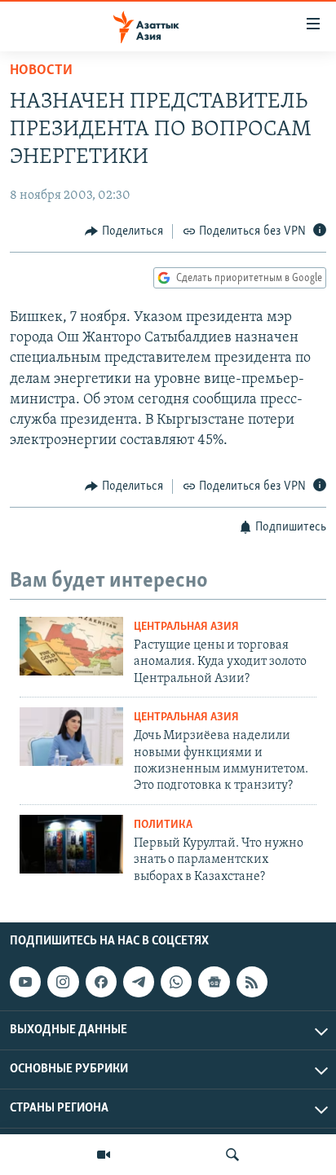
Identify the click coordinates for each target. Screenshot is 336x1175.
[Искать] (232, 1154)
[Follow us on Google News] (213, 981)
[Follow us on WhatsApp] (176, 981)
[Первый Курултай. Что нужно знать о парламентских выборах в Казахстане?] (71, 844)
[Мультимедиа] (103, 1154)
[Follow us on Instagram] (62, 981)
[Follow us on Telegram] (138, 981)
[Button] (124, 231)
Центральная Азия (186, 627)
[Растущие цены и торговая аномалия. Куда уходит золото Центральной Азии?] (71, 646)
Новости (41, 71)
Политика (163, 825)
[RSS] (252, 981)
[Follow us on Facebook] (101, 981)
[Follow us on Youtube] (25, 981)
